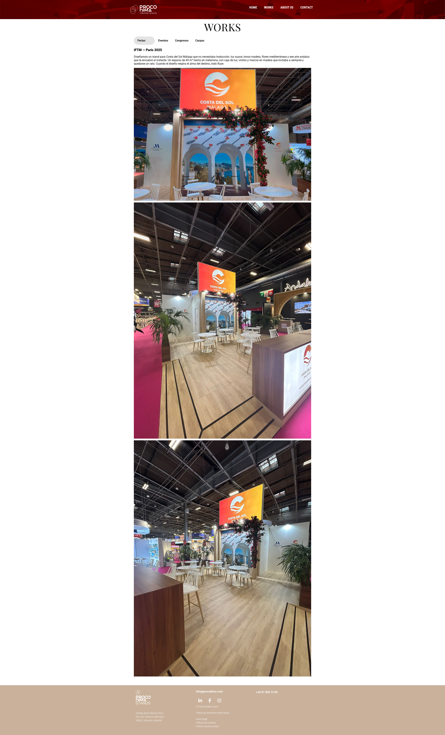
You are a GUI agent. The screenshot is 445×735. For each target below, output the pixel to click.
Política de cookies (206, 722)
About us (286, 7)
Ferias (141, 40)
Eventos (163, 40)
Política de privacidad (207, 726)
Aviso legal (201, 719)
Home (253, 7)
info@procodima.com (209, 691)
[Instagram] (219, 700)
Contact (306, 7)
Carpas (199, 40)
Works (268, 7)
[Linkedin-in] (200, 700)
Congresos (181, 40)
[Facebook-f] (209, 700)
